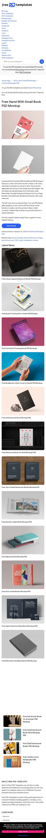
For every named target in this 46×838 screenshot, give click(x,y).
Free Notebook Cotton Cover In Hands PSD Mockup (22, 383)
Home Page (6, 81)
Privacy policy (23, 835)
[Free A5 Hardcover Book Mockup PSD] (23, 401)
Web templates (7, 58)
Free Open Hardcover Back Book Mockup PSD (20, 626)
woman (35, 240)
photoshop (6, 240)
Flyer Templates (7, 14)
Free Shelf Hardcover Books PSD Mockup (32, 744)
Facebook (5, 26)
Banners (5, 23)
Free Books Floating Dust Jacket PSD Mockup (20, 314)
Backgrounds (6, 18)
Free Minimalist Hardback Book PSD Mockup (19, 661)
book (14, 238)
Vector (4, 53)
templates (28, 240)
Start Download (25, 72)
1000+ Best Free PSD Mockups (25, 81)
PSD (16, 240)
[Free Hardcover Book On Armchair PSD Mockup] (12, 721)
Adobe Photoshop (34, 88)
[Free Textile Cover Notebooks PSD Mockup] (12, 761)
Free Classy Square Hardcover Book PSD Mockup (21, 279)
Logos (4, 43)
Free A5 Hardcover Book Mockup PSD (16, 418)
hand (26, 238)
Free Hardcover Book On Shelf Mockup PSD (19, 453)
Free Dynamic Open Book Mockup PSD (17, 522)
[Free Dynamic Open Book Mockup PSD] (23, 505)
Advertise (6, 820)
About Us (6, 816)
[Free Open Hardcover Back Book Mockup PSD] (23, 609)
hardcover (32, 238)
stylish (21, 240)
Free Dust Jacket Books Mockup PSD (16, 591)
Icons (4, 33)
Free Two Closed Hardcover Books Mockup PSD (20, 487)
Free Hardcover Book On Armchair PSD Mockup (32, 719)
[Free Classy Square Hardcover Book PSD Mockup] (23, 262)
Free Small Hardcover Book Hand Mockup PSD (32, 733)
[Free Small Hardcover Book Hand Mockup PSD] (12, 734)
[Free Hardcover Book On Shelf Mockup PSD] (23, 436)
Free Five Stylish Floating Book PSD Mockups (19, 348)
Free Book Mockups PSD (10, 83)
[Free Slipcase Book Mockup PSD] (23, 540)
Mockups (5, 11)
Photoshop (20, 70)
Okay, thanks (23, 832)
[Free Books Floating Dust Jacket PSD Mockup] (23, 297)
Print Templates (7, 16)
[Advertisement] (23, 688)
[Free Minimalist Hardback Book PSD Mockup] (23, 644)
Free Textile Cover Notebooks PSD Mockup (31, 760)
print (12, 240)
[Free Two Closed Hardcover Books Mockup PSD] (23, 470)
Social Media (6, 50)
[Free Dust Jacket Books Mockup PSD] (23, 574)
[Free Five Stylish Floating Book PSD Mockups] (23, 331)
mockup (40, 238)
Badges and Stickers (9, 21)
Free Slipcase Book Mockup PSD (14, 557)
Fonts (4, 28)
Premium (5, 48)
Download (11, 226)
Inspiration (5, 36)
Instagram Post (7, 38)
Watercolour (6, 55)
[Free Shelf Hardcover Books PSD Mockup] (12, 748)
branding (20, 238)
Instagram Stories (8, 41)
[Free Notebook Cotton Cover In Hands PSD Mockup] (23, 366)
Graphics (5, 31)
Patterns (5, 45)
